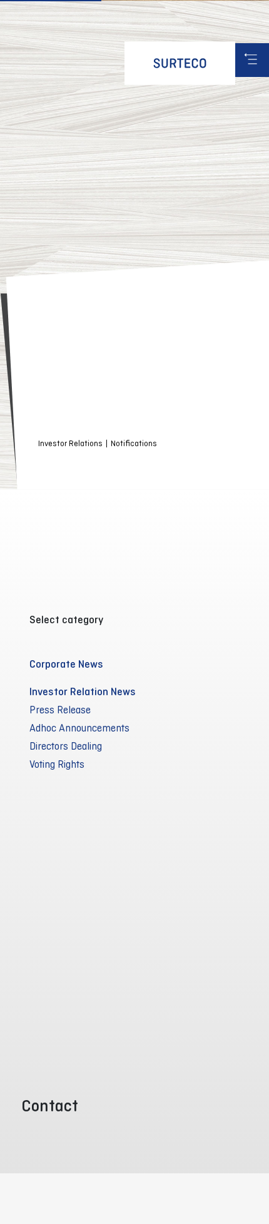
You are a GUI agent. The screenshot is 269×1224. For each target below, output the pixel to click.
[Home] (179, 63)
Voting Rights (56, 764)
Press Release (60, 710)
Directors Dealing (65, 746)
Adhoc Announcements (79, 728)
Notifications (134, 443)
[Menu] (252, 60)
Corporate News (66, 664)
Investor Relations (70, 443)
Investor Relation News (82, 691)
